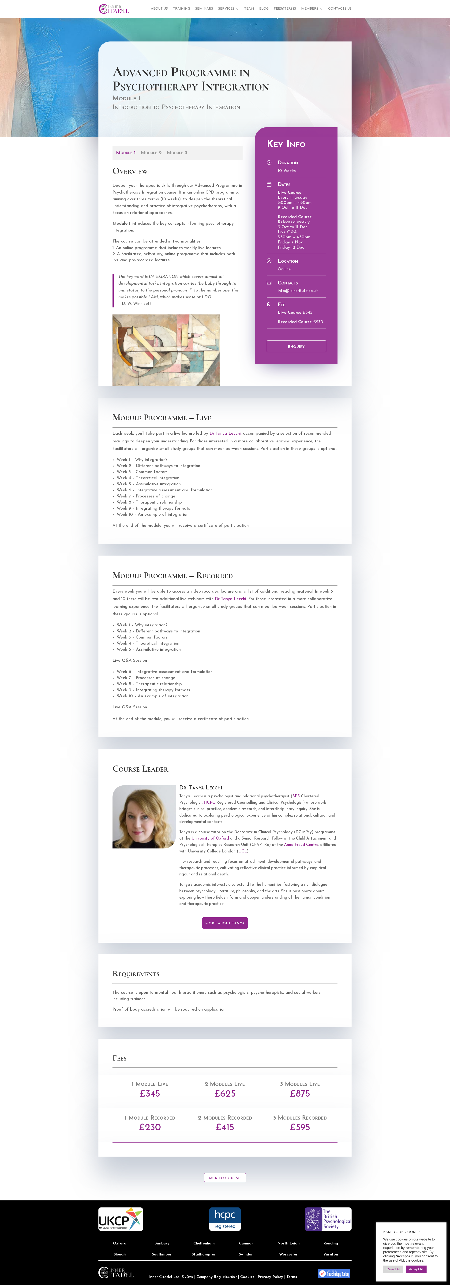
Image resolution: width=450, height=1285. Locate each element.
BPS (296, 796)
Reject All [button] (393, 1269)
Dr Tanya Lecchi (225, 434)
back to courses (225, 1178)
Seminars (204, 9)
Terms (291, 1277)
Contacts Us (340, 9)
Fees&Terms (285, 9)
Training (181, 9)
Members (309, 9)
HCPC (209, 803)
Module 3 (177, 153)
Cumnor (246, 1243)
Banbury (161, 1243)
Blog (264, 9)
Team (249, 9)
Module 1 (126, 153)
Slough (120, 1254)
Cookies (247, 1277)
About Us (159, 9)
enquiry (296, 347)
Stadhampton (204, 1254)
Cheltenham (204, 1243)
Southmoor (162, 1254)
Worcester (288, 1254)
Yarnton (330, 1254)
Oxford (119, 1243)
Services (226, 9)
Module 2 (151, 153)
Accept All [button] (416, 1269)
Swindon (246, 1254)
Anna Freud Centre (301, 845)
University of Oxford (210, 838)
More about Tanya (225, 923)
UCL (242, 851)
